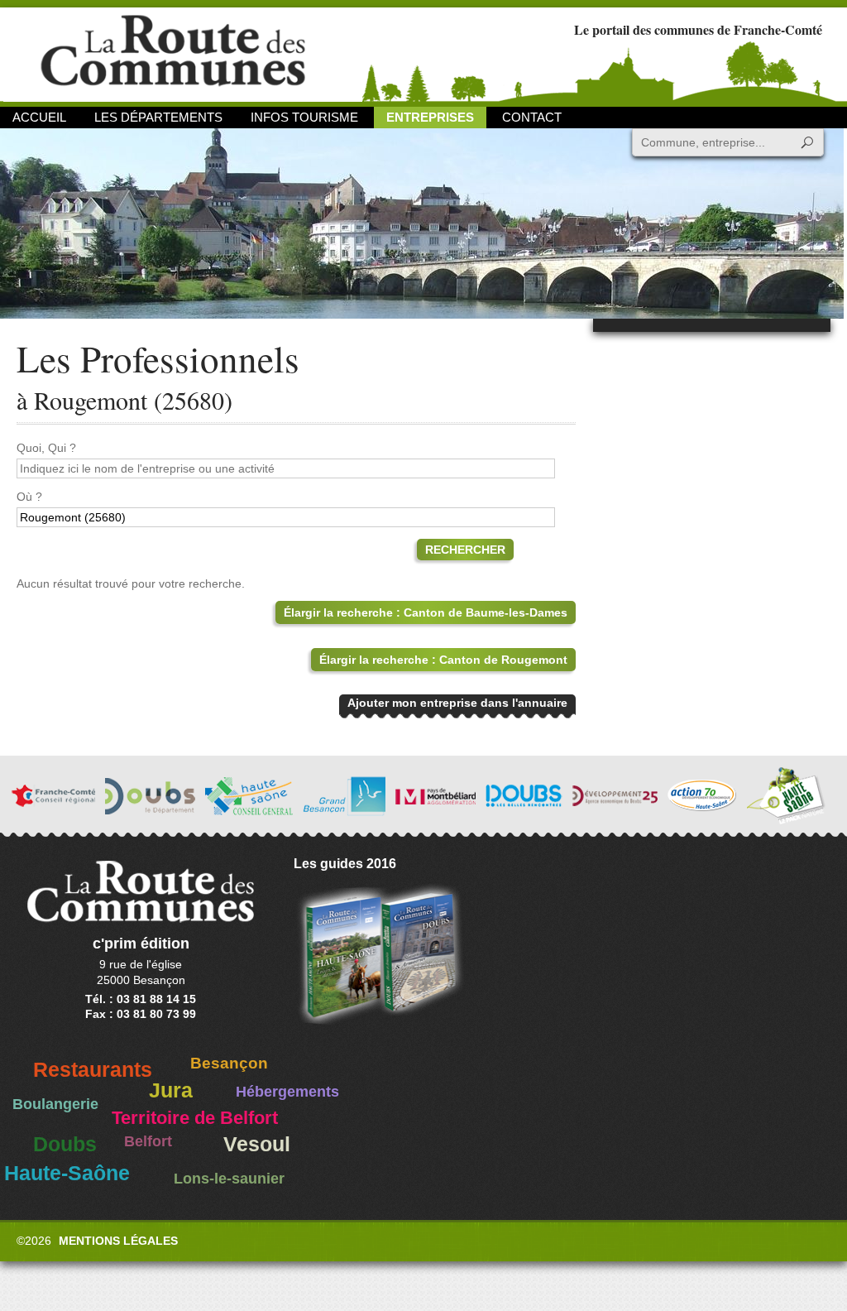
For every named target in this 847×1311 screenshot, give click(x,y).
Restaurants (92, 1070)
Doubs (65, 1144)
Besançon (229, 1063)
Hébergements (287, 1091)
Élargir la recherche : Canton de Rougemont (443, 659)
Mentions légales (118, 1240)
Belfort (148, 1141)
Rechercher (465, 549)
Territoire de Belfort (195, 1118)
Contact (532, 117)
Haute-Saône (67, 1173)
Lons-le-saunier (229, 1178)
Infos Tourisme (304, 117)
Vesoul (256, 1144)
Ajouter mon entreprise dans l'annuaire (457, 702)
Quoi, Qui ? (46, 447)
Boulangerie (55, 1104)
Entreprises (430, 117)
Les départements (158, 117)
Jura (171, 1090)
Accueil (39, 117)
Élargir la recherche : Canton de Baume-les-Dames (425, 612)
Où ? (29, 496)
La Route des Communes (173, 53)
